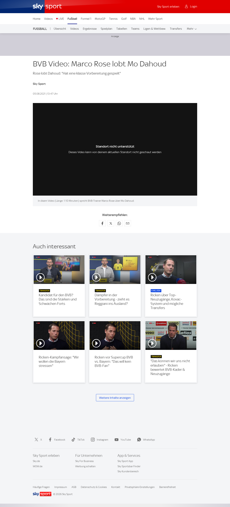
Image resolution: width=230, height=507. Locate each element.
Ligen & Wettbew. (154, 28)
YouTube (126, 439)
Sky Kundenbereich (128, 471)
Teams (135, 28)
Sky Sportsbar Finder (129, 466)
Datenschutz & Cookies (94, 487)
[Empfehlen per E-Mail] (127, 223)
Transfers (176, 28)
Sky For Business (84, 461)
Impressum (60, 487)
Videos (48, 18)
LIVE (61, 18)
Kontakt (115, 487)
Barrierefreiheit (167, 487)
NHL (142, 18)
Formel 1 (86, 18)
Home (36, 18)
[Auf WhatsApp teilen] (119, 223)
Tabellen (121, 28)
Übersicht (60, 28)
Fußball (72, 18)
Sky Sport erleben (168, 6)
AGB (74, 487)
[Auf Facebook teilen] (102, 223)
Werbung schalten (85, 466)
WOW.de (37, 466)
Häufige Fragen (41, 487)
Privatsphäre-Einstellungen (140, 487)
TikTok (81, 439)
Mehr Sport (155, 18)
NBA (133, 18)
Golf (124, 18)
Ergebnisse (90, 28)
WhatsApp (149, 439)
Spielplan (106, 28)
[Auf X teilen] (110, 223)
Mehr (190, 28)
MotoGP (100, 18)
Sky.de (36, 461)
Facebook (59, 439)
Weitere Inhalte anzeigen (115, 397)
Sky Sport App (125, 461)
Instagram (102, 439)
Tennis (113, 18)
